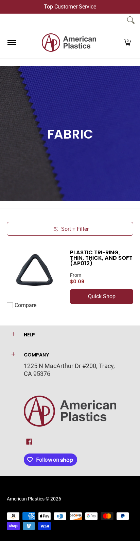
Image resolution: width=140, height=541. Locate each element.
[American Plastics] (69, 42)
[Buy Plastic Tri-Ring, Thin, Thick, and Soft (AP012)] (35, 270)
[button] (127, 43)
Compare (25, 305)
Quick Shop (102, 296)
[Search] (131, 20)
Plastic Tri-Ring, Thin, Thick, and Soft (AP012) (101, 258)
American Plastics (26, 499)
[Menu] (11, 43)
